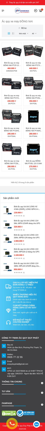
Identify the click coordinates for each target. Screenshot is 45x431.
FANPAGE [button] (7, 403)
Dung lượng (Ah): (13, 58)
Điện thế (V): (11, 53)
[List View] (13, 33)
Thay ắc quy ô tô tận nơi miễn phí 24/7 (24, 2)
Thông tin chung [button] (12, 381)
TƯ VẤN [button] (6, 391)
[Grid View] (8, 33)
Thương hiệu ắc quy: (12, 44)
